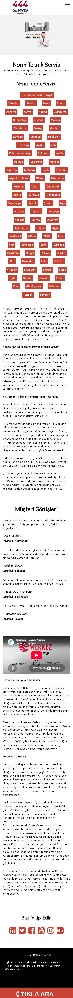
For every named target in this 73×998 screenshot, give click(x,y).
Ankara (30, 103)
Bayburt (45, 294)
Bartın (27, 278)
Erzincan (29, 269)
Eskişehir (36, 161)
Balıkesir (54, 136)
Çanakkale (53, 194)
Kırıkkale (13, 253)
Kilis (16, 286)
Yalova (46, 253)
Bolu (44, 261)
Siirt (12, 261)
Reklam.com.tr (42, 955)
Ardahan (54, 286)
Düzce (41, 228)
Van (53, 145)
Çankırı (43, 278)
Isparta (36, 211)
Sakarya (43, 153)
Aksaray (52, 219)
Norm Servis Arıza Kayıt (36, 95)
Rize (60, 236)
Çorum (48, 203)
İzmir (46, 103)
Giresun (19, 211)
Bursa (61, 103)
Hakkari (59, 261)
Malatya (29, 170)
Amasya (54, 211)
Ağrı (62, 203)
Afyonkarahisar (19, 178)
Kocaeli (39, 120)
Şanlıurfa (60, 111)
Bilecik (47, 269)
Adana (43, 111)
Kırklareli (15, 236)
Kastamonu (22, 228)
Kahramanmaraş (19, 153)
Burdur (61, 253)
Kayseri (18, 136)
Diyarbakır (20, 128)
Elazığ (17, 194)
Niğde (32, 236)
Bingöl (30, 253)
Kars (43, 244)
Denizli (18, 161)
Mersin (55, 120)
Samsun (35, 136)
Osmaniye (14, 203)
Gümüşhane (33, 286)
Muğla (60, 153)
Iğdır (13, 278)
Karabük (59, 244)
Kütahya (34, 194)
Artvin (59, 278)
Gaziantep (20, 120)
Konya (27, 111)
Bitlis (47, 236)
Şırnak (32, 203)
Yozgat (19, 219)
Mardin (54, 161)
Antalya (11, 111)
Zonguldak (52, 186)
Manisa (54, 128)
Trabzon (11, 170)
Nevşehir (28, 261)
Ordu (45, 170)
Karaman (27, 244)
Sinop (62, 269)
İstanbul (13, 103)
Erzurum (61, 170)
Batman (19, 186)
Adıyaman (57, 178)
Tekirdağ (23, 145)
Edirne (36, 219)
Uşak (55, 228)
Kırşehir (12, 269)
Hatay (38, 128)
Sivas (39, 178)
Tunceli (28, 294)
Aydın (40, 145)
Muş (11, 244)
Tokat (35, 186)
